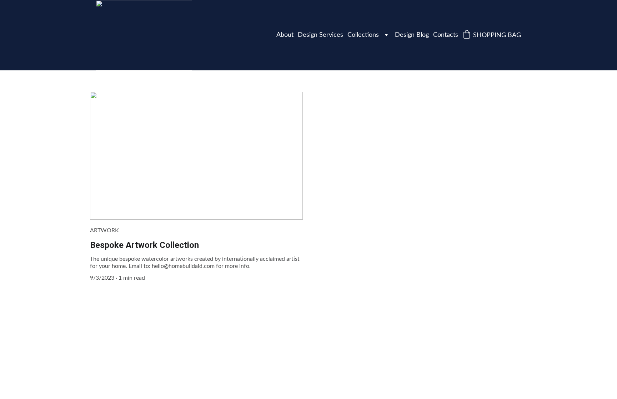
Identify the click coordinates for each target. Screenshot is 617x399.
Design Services (320, 35)
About (285, 35)
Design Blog (412, 35)
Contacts (445, 35)
